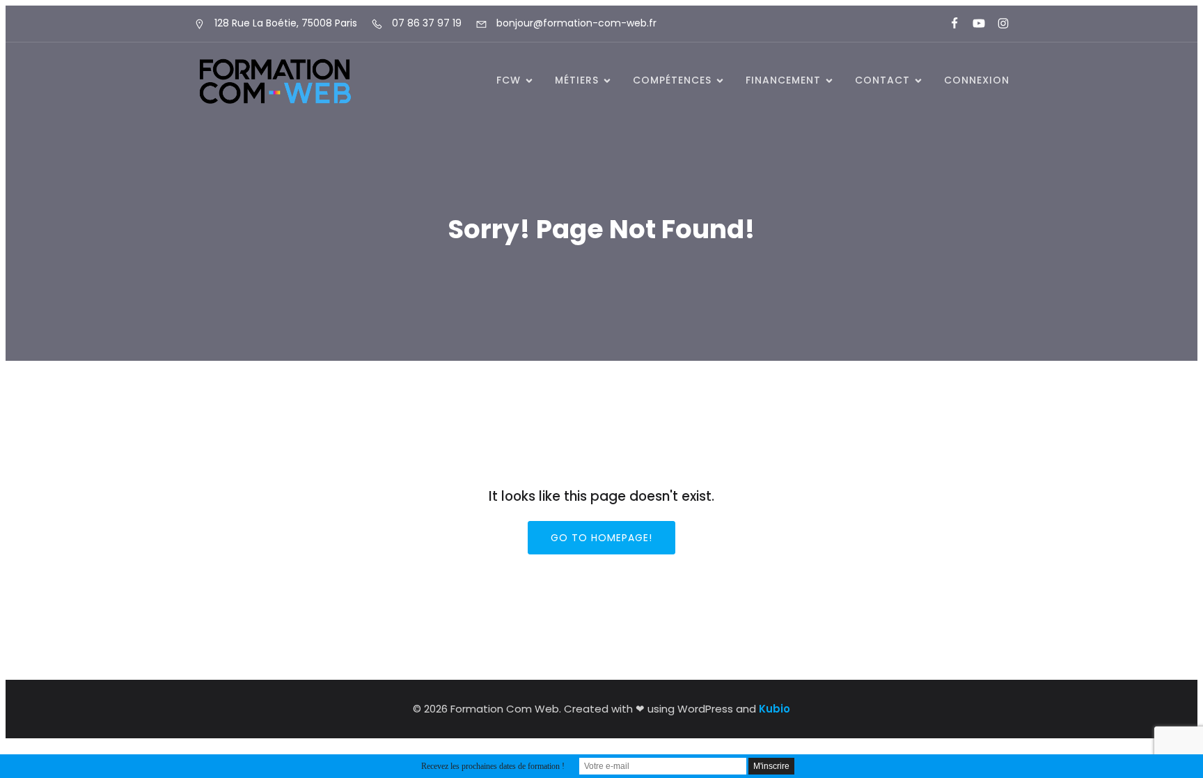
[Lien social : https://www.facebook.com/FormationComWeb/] (948, 24)
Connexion (976, 80)
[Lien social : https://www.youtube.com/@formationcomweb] (973, 24)
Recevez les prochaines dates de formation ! (493, 766)
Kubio (774, 708)
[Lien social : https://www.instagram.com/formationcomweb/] (997, 24)
